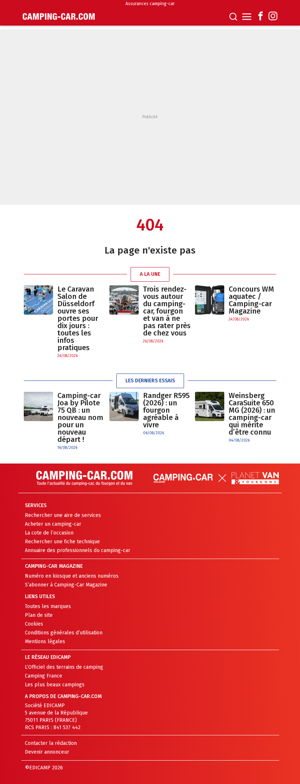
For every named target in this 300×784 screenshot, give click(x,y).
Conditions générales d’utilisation (63, 633)
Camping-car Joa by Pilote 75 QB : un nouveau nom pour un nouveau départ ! (80, 417)
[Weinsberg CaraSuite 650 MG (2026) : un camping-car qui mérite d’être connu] (209, 417)
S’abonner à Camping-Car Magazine (66, 585)
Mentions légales (45, 641)
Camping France (43, 676)
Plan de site (39, 615)
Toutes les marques (48, 606)
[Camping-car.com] (59, 16)
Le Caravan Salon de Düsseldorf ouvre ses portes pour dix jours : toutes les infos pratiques (77, 318)
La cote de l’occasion (49, 533)
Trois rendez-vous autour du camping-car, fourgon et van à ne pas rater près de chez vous (167, 311)
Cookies (34, 624)
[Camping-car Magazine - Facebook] (260, 17)
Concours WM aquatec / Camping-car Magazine (251, 300)
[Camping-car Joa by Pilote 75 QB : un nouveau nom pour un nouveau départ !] (38, 421)
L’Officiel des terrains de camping (64, 667)
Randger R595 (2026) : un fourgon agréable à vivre (166, 410)
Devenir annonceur (47, 752)
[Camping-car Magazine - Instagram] (273, 17)
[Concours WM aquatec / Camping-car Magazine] (209, 303)
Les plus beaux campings (55, 685)
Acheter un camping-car (53, 524)
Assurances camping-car (150, 3)
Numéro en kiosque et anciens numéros (72, 576)
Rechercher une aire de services (63, 515)
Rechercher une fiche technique (62, 542)
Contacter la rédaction (51, 743)
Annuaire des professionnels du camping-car (77, 550)
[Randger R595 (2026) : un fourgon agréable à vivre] (124, 414)
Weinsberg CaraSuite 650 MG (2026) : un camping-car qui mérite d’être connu (252, 413)
